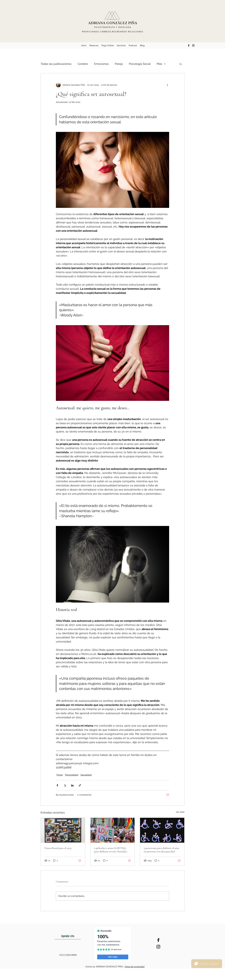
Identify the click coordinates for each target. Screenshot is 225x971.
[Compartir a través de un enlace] (79, 785)
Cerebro (83, 63)
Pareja (119, 63)
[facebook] (188, 45)
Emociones (101, 63)
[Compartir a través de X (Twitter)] (64, 785)
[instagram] (193, 45)
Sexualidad (86, 775)
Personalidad (71, 775)
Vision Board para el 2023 (57, 848)
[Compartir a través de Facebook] (57, 785)
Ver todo (180, 812)
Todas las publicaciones (56, 63)
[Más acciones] (167, 85)
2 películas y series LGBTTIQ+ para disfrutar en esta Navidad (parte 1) (110, 849)
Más (159, 63)
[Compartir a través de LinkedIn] (72, 785)
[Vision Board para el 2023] (63, 830)
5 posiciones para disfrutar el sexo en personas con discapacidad (161, 849)
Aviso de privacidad (134, 966)
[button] (180, 64)
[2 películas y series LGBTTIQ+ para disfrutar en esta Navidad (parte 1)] (112, 830)
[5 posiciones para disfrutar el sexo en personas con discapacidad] (162, 830)
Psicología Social (140, 63)
